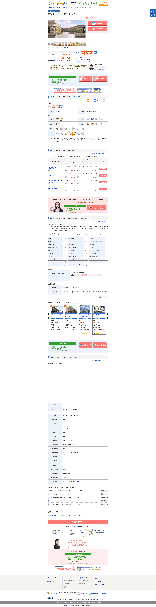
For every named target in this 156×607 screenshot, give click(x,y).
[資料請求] (153, 15)
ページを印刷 (97, 153)
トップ (49, 7)
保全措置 (54, 448)
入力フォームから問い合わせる (97, 207)
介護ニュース (101, 578)
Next (84, 30)
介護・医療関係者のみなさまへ (85, 602)
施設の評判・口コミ (102, 581)
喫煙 (54, 440)
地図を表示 (93, 59)
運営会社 (76, 602)
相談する (52, 582)
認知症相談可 (50, 259)
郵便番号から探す (67, 583)
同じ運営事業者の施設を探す (83, 515)
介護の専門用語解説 (82, 583)
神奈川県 (79, 61)
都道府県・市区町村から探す (69, 580)
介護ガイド (84, 578)
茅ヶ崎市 (63, 7)
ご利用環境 (56, 602)
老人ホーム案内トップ (55, 578)
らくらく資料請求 (103, 5)
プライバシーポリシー (64, 602)
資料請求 (99, 29)
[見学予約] (153, 11)
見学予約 (99, 23)
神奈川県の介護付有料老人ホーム (55, 7)
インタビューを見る (101, 67)
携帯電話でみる (105, 153)
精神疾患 (70, 259)
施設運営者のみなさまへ (97, 602)
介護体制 (54, 444)
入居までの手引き (82, 582)
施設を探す (69, 578)
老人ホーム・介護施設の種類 (84, 580)
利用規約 (71, 602)
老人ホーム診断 (70, 587)
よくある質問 (101, 585)
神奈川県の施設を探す (54, 515)
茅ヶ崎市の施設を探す (68, 515)
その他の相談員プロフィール (101, 69)
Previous (49, 30)
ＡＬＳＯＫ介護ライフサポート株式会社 (62, 60)
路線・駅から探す (67, 582)
